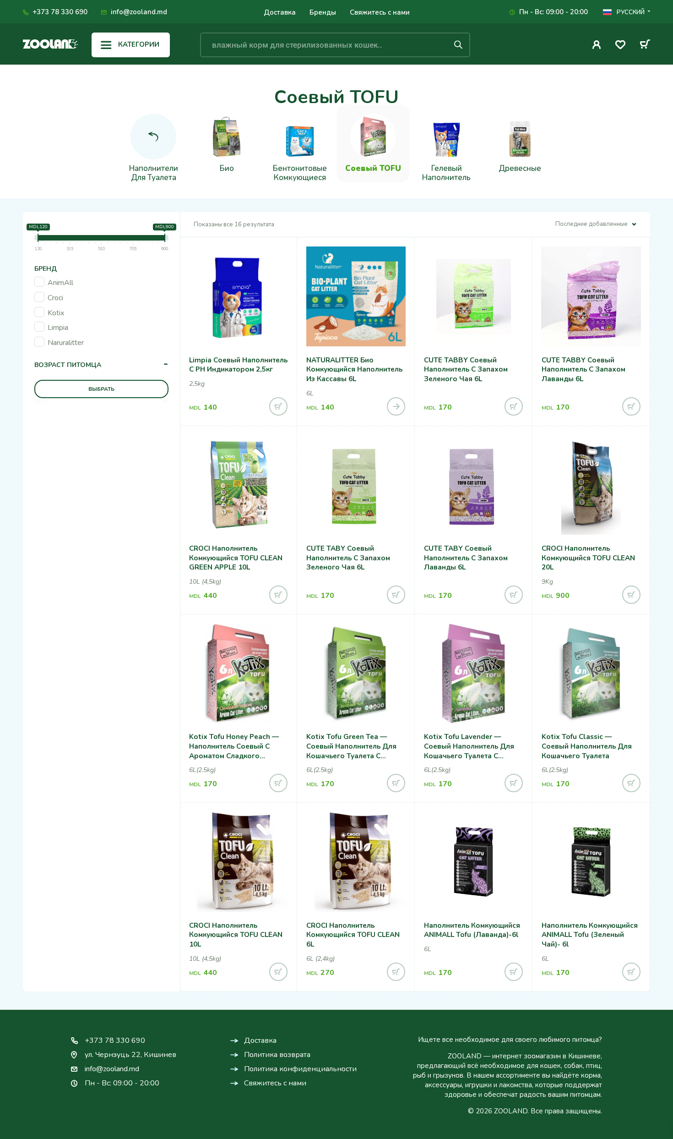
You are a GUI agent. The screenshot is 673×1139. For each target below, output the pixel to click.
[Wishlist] (620, 46)
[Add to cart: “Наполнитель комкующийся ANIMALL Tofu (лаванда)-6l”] (514, 972)
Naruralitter (66, 343)
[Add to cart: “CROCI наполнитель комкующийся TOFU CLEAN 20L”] (631, 595)
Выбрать (101, 389)
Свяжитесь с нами (380, 12)
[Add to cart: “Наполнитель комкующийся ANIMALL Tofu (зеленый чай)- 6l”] (631, 972)
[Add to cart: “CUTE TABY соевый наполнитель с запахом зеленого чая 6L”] (396, 595)
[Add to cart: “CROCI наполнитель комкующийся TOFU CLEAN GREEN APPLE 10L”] (278, 595)
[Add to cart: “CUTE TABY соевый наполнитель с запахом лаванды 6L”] (514, 595)
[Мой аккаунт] (597, 44)
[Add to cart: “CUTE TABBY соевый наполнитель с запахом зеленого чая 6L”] (514, 406)
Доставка (280, 12)
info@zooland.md (139, 12)
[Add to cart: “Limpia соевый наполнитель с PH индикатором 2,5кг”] (278, 406)
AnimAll (60, 283)
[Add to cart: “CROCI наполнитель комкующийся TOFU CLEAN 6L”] (396, 972)
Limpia (58, 328)
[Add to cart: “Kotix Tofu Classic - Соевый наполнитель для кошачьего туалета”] (631, 783)
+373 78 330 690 (60, 12)
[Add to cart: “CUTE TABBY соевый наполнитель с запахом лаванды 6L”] (631, 406)
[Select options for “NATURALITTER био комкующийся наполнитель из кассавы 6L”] (396, 406)
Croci (55, 298)
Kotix (56, 313)
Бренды (322, 12)
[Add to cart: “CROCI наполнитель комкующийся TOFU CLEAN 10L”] (278, 972)
